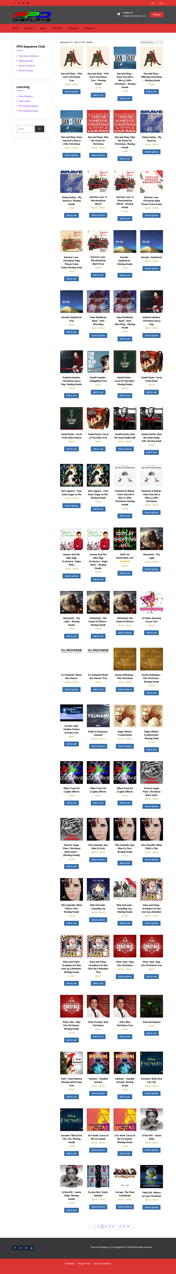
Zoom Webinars (25, 96)
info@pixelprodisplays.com (134, 16)
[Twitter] (26, 1248)
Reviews (156, 14)
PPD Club (56, 28)
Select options (71, 91)
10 (128, 1226)
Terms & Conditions (102, 1263)
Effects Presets (25, 70)
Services (28, 28)
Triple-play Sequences (28, 56)
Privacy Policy (84, 1263)
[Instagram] (20, 1248)
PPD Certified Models (28, 106)
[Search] (39, 129)
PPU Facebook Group (28, 111)
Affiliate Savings (25, 61)
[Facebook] (15, 1248)
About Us (89, 28)
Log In (161, 3)
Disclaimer (69, 1263)
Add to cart (98, 95)
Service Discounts (26, 66)
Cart (153, 3)
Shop (42, 28)
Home (15, 28)
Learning (73, 28)
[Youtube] (31, 1248)
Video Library (24, 101)
